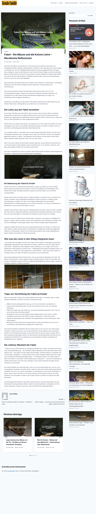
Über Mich (54, 3)
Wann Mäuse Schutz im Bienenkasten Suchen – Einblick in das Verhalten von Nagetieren (80, 284)
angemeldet (11, 471)
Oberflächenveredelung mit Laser (79, 265)
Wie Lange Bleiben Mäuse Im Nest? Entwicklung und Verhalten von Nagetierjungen (79, 343)
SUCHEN (71, 13)
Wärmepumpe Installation (76, 242)
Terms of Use (83, 3)
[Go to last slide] (6, 436)
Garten (6, 51)
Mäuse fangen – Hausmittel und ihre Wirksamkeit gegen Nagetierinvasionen (50, 402)
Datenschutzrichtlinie (71, 3)
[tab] (30, 455)
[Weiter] (60, 436)
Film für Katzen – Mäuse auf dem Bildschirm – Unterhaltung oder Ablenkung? (48, 442)
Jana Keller (8, 61)
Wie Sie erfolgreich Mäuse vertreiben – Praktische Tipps (17, 402)
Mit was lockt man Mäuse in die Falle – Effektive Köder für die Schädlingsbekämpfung (80, 404)
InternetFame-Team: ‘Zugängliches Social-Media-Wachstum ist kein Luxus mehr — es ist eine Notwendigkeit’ (80, 44)
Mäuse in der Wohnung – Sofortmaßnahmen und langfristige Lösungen (79, 364)
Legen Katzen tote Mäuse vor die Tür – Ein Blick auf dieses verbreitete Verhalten (16, 442)
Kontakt (91, 3)
